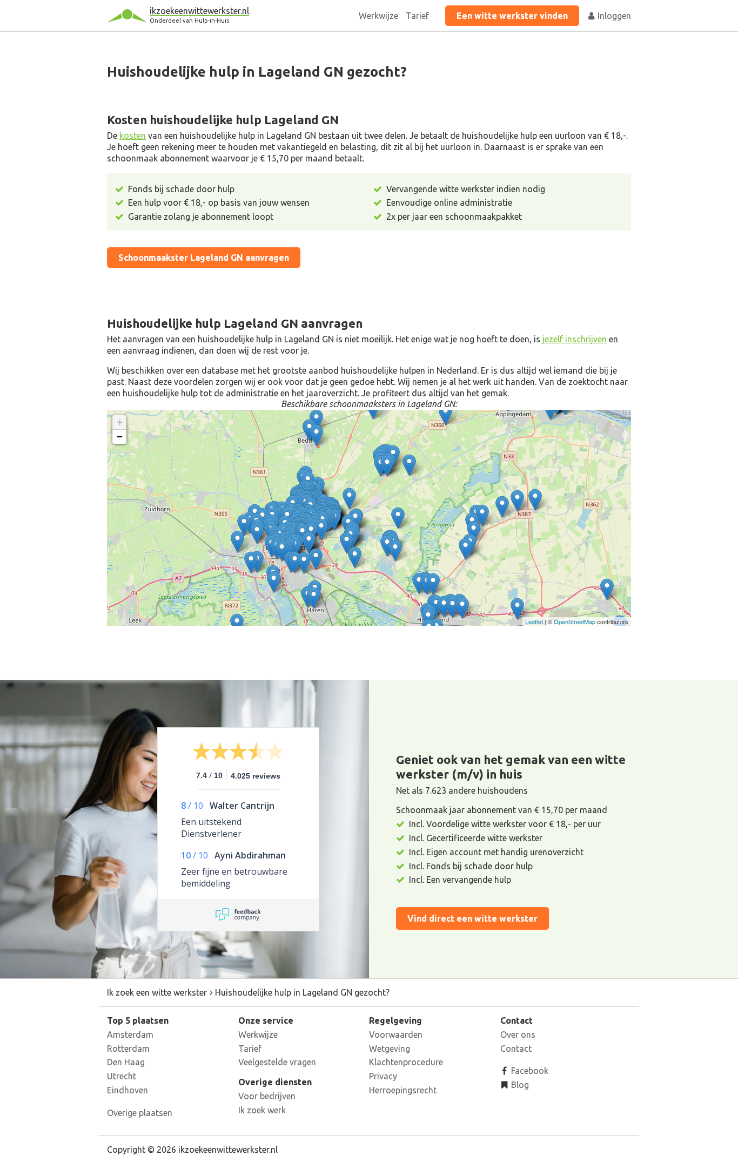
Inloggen (613, 16)
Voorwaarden (395, 1034)
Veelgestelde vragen (277, 1062)
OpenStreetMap (574, 621)
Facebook (528, 1071)
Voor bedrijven (267, 1096)
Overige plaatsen (139, 1113)
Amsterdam (130, 1034)
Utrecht (121, 1076)
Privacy (383, 1076)
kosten (132, 135)
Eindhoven (127, 1090)
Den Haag (126, 1062)
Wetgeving (389, 1048)
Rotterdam (128, 1048)
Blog (519, 1085)
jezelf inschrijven (574, 339)
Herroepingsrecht (403, 1090)
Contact (516, 1048)
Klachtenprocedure (406, 1062)
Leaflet (534, 621)
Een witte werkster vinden (512, 16)
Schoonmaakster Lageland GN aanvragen (203, 257)
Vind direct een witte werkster (472, 918)
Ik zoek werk (262, 1110)
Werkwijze (378, 16)
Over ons (517, 1034)
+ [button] (120, 422)
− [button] (120, 436)
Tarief (417, 16)
